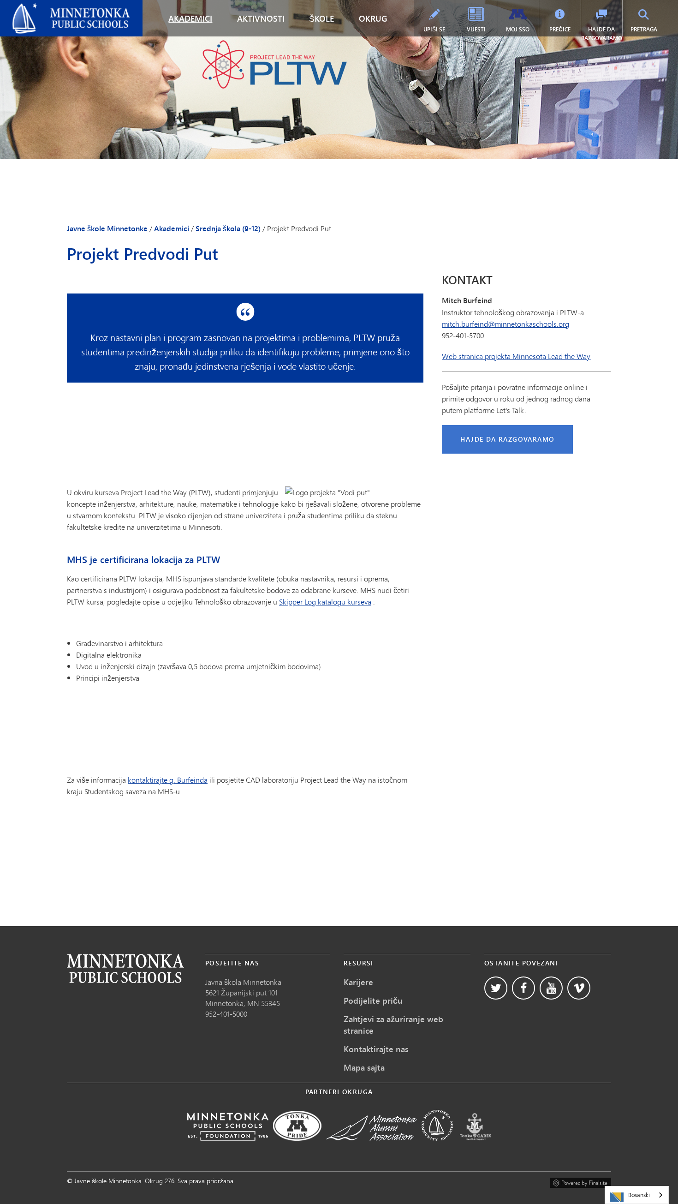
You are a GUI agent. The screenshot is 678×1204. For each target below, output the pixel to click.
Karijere (358, 982)
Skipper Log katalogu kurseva (325, 601)
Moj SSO (517, 29)
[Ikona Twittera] (495, 988)
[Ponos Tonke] (297, 1147)
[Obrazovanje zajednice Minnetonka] (437, 1147)
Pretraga (643, 29)
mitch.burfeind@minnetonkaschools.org (505, 323)
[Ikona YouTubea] (551, 988)
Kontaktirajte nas (376, 1049)
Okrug (373, 18)
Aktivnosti (261, 18)
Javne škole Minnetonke (44, 7)
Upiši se (434, 29)
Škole (321, 18)
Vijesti (476, 29)
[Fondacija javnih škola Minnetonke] (227, 1147)
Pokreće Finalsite (580, 1181)
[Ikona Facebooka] (523, 988)
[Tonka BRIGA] (475, 1147)
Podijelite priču (373, 1000)
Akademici (190, 18)
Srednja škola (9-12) (228, 228)
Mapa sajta (364, 1067)
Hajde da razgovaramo (601, 33)
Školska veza (125, 968)
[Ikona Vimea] (578, 988)
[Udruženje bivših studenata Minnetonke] (371, 1147)
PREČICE (560, 29)
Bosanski (639, 1195)
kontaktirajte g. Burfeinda (168, 779)
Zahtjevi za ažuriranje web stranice (393, 1024)
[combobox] (637, 1195)
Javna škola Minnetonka (243, 981)
